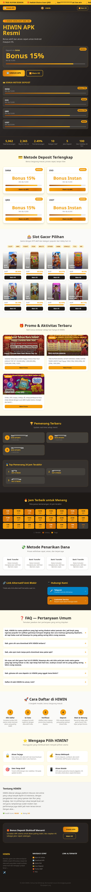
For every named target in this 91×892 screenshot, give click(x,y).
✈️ (4, 872)
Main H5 (13, 277)
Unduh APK (70, 829)
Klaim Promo (23, 368)
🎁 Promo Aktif (37, 869)
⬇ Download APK (38, 860)
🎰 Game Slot (37, 863)
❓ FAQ (35, 872)
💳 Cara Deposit (38, 866)
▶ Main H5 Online (39, 858)
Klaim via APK (24, 189)
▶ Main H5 (83, 8)
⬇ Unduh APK (9, 8)
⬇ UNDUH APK (14, 73)
